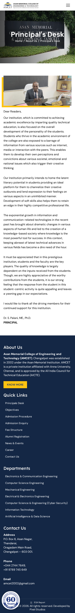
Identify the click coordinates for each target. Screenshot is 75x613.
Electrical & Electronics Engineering (27, 496)
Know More (15, 384)
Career (9, 450)
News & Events (14, 443)
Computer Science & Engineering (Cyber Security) (36, 503)
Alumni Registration (17, 436)
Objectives (12, 410)
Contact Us (12, 456)
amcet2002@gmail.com (19, 583)
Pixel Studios (37, 609)
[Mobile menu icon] (68, 5)
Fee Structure (13, 430)
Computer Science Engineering (24, 483)
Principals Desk (14, 403)
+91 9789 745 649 (15, 569)
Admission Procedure (18, 416)
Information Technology (19, 510)
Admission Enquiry (16, 423)
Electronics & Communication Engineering (31, 476)
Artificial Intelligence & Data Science (27, 516)
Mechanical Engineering (20, 489)
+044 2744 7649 (14, 565)
